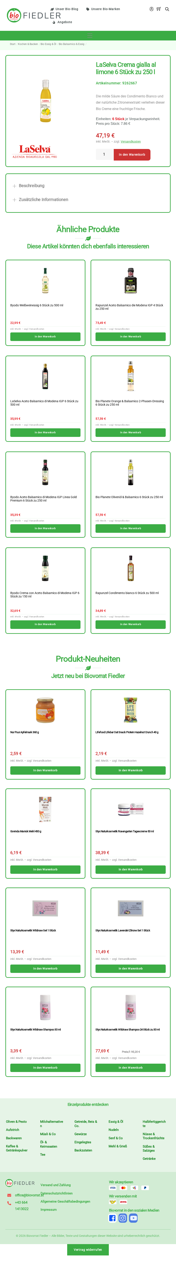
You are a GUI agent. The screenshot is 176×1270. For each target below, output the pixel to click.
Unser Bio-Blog (67, 9)
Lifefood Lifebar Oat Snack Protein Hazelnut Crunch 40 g (127, 732)
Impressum (49, 1210)
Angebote (65, 22)
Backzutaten (83, 1150)
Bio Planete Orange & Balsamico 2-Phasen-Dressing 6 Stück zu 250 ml (130, 403)
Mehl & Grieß (118, 1146)
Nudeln (114, 1130)
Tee (42, 1155)
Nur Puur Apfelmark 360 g (24, 732)
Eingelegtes (82, 1142)
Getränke (149, 1159)
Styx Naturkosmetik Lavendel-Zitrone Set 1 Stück (123, 930)
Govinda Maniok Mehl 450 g (25, 831)
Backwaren (14, 1138)
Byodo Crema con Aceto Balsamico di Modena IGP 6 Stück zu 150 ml (44, 594)
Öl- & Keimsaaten (48, 1144)
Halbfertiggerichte (154, 1124)
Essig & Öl (116, 1122)
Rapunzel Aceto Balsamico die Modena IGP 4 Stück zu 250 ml (129, 307)
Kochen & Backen (28, 44)
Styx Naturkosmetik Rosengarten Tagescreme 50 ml (125, 831)
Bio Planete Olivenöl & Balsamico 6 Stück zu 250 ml (129, 497)
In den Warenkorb (132, 154)
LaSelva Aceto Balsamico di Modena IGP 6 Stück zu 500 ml (44, 403)
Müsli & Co (48, 1134)
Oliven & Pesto (16, 1122)
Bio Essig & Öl (48, 44)
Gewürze (80, 1134)
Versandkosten (131, 141)
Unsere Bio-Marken (105, 9)
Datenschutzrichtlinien (57, 1193)
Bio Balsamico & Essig (71, 44)
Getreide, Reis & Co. (85, 1124)
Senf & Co (116, 1138)
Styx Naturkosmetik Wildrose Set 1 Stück (33, 930)
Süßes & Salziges (149, 1149)
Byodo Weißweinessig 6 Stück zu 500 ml (36, 305)
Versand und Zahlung (56, 1185)
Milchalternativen (51, 1124)
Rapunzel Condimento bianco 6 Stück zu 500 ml (127, 593)
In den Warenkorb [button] (45, 336)
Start (12, 44)
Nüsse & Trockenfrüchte (153, 1136)
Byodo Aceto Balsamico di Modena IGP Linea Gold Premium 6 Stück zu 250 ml (43, 499)
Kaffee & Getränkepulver (16, 1148)
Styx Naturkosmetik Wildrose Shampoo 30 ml (35, 1029)
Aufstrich (12, 1130)
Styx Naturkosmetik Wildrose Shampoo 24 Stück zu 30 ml (127, 1029)
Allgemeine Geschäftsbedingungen (65, 1201)
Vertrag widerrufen (88, 1250)
